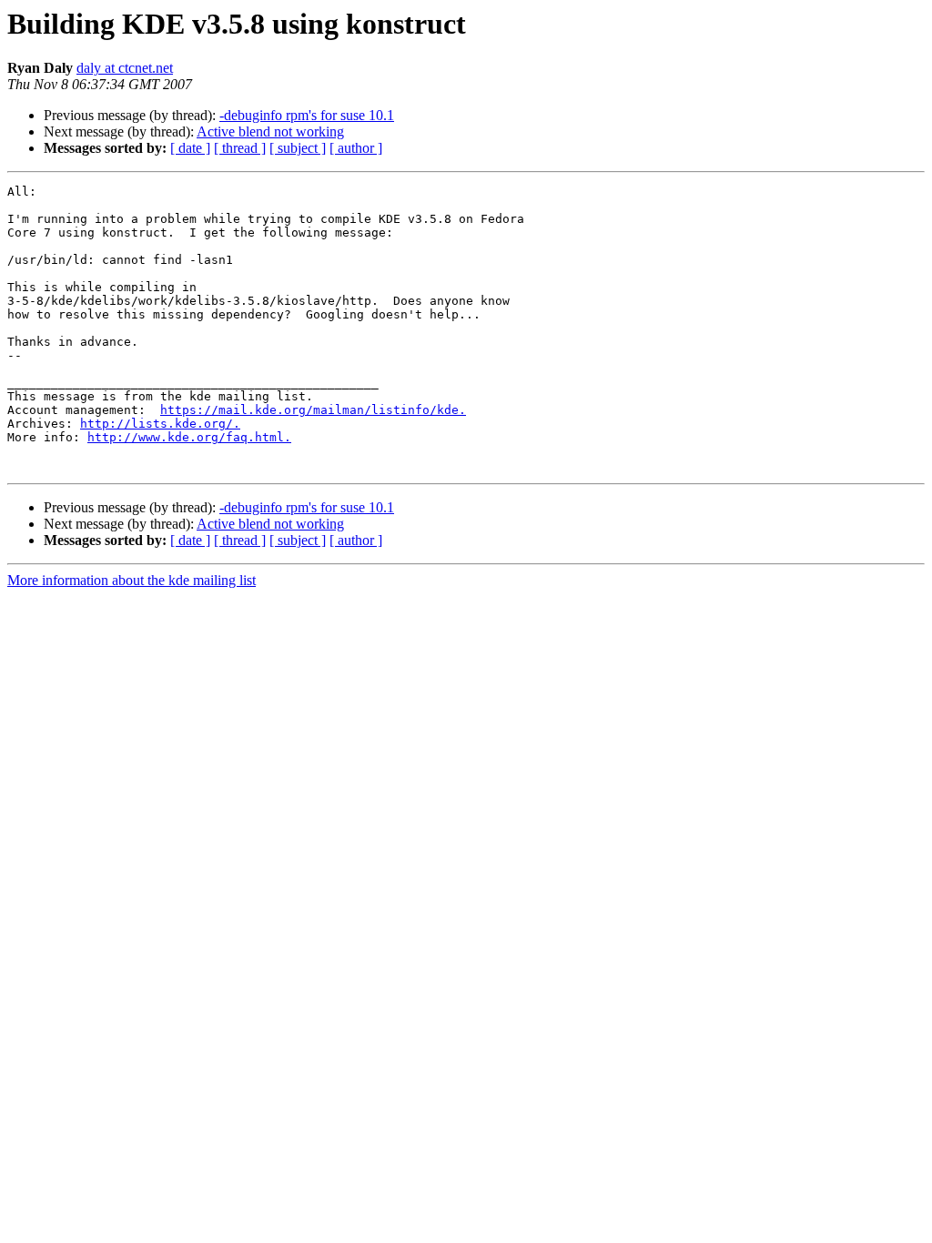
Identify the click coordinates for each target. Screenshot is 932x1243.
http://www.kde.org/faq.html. (189, 437)
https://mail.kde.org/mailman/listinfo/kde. (313, 410)
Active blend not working (270, 131)
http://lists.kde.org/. (160, 423)
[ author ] (355, 148)
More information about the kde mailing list (131, 580)
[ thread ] (240, 148)
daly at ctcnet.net (124, 68)
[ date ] (190, 148)
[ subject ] (297, 148)
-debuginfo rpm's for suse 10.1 (306, 115)
